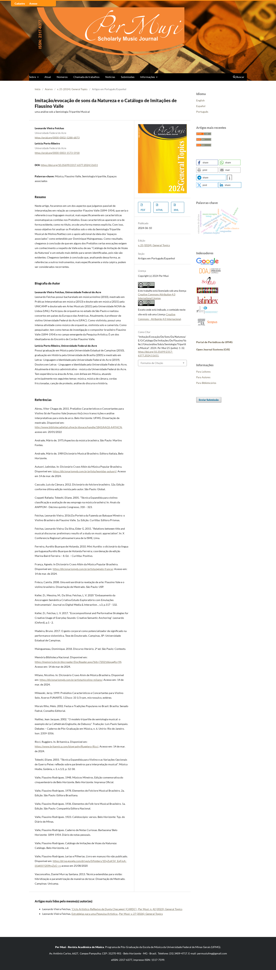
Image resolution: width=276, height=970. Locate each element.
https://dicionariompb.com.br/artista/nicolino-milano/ (71, 679)
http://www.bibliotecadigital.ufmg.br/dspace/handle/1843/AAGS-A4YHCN (78, 427)
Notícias (110, 77)
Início (37, 89)
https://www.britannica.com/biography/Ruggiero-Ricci (66, 746)
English (200, 100)
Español (200, 106)
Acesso (33, 3)
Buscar (240, 77)
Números (62, 77)
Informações (147, 77)
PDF (143, 209)
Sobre (32, 77)
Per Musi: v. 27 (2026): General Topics (141, 913)
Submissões (127, 77)
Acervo (49, 89)
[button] (207, 162)
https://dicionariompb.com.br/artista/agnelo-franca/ (83, 569)
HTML (159, 209)
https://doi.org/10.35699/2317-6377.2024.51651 (69, 165)
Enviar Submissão (209, 399)
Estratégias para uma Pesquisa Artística (95, 913)
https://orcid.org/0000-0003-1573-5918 (57, 152)
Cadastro (20, 3)
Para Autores (203, 377)
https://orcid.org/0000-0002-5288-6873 (57, 137)
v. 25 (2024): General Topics (72, 89)
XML (176, 209)
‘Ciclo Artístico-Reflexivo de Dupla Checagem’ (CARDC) (104, 909)
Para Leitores (203, 371)
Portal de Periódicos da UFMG (214, 342)
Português (202, 111)
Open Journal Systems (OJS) (213, 349)
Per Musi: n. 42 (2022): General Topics (160, 909)
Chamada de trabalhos (86, 77)
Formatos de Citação (152, 363)
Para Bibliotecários (206, 382)
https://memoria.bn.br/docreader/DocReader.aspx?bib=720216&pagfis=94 (78, 662)
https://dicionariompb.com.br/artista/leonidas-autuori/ (84, 471)
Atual (47, 77)
